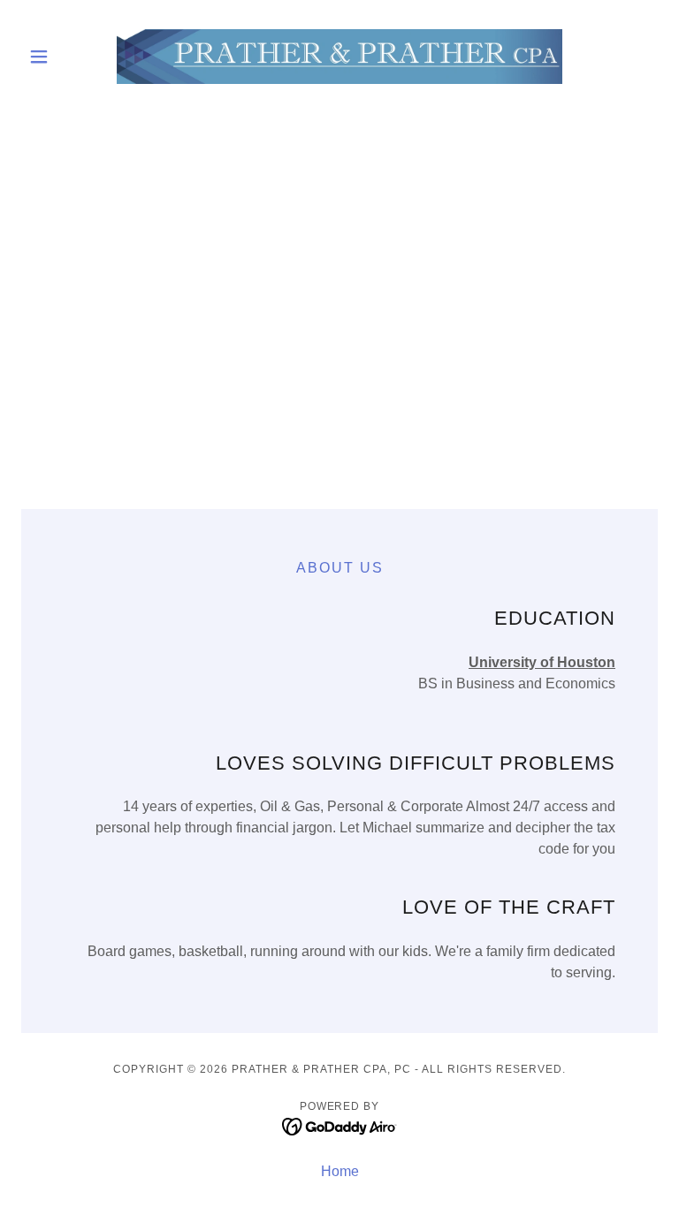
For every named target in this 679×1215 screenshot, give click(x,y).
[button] (69, 56)
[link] (339, 56)
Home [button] (340, 1171)
